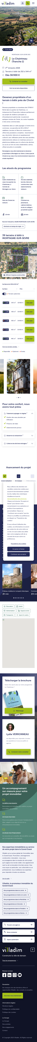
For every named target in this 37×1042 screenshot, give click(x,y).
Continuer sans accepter (18, 554)
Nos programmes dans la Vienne (14, 913)
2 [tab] (18, 397)
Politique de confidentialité (10, 1009)
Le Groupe (5, 1021)
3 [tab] (20, 397)
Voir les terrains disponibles (18, 88)
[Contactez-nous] (28, 3)
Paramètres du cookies (18, 544)
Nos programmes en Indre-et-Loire (15, 895)
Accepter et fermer (18, 549)
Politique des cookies (9, 1012)
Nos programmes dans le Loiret (14, 890)
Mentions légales (7, 1006)
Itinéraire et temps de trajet (12, 226)
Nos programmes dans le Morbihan (15, 899)
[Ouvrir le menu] (33, 3)
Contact (4, 1030)
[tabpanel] (18, 376)
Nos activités (6, 1024)
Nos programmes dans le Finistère (15, 908)
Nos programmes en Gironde (13, 904)
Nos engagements (8, 1027)
